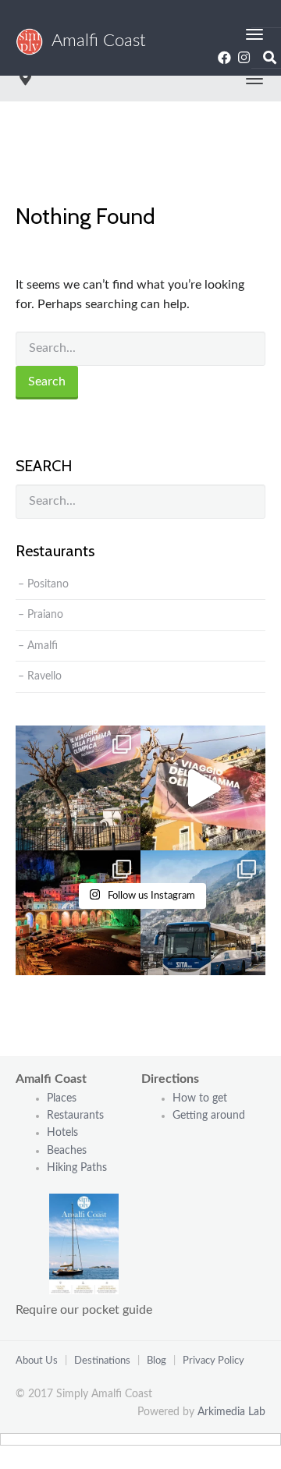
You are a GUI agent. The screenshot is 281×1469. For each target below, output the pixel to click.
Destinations (102, 1361)
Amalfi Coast (94, 40)
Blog (156, 1361)
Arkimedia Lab (231, 1412)
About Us (37, 1361)
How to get (200, 1098)
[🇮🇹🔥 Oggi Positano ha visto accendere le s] (78, 788)
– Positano (43, 584)
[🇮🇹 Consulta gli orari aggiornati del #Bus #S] (202, 912)
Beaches (67, 1150)
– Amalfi (38, 645)
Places (61, 1098)
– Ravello (40, 676)
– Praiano (40, 614)
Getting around (209, 1115)
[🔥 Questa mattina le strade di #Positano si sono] (202, 788)
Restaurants (77, 1115)
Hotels (62, 1132)
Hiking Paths (77, 1167)
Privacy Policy (213, 1361)
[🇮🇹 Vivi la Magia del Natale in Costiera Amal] (78, 912)
